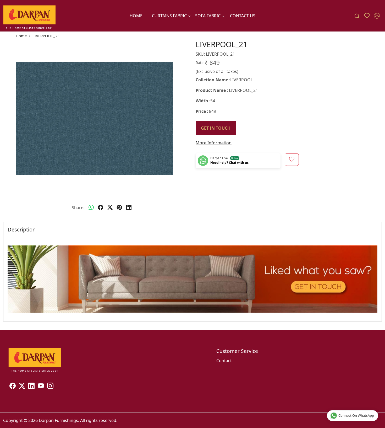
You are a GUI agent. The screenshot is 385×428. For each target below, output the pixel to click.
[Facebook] (12, 386)
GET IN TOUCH (215, 128)
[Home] (29, 16)
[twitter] (110, 208)
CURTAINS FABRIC (169, 16)
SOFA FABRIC (208, 16)
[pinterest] (119, 208)
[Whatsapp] (91, 208)
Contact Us (242, 16)
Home (136, 16)
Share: (78, 207)
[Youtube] (41, 386)
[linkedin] (129, 208)
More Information (214, 143)
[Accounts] (377, 16)
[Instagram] (50, 386)
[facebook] (100, 208)
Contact (224, 360)
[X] (22, 386)
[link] (357, 16)
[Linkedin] (31, 386)
